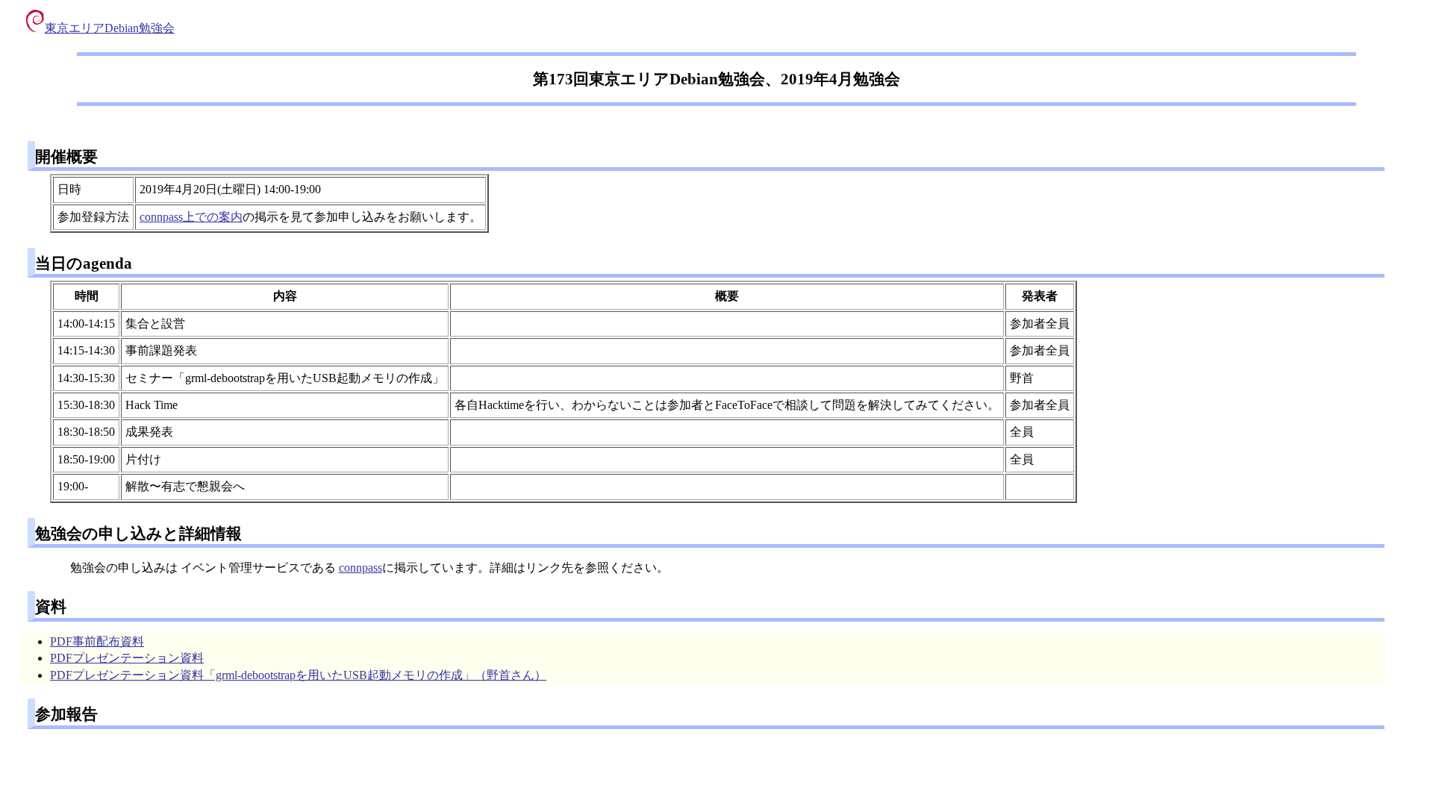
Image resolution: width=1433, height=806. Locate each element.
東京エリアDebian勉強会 (110, 28)
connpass (360, 567)
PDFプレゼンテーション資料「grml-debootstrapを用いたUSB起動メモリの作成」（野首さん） (298, 675)
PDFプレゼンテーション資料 (127, 658)
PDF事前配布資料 (97, 641)
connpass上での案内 (191, 216)
